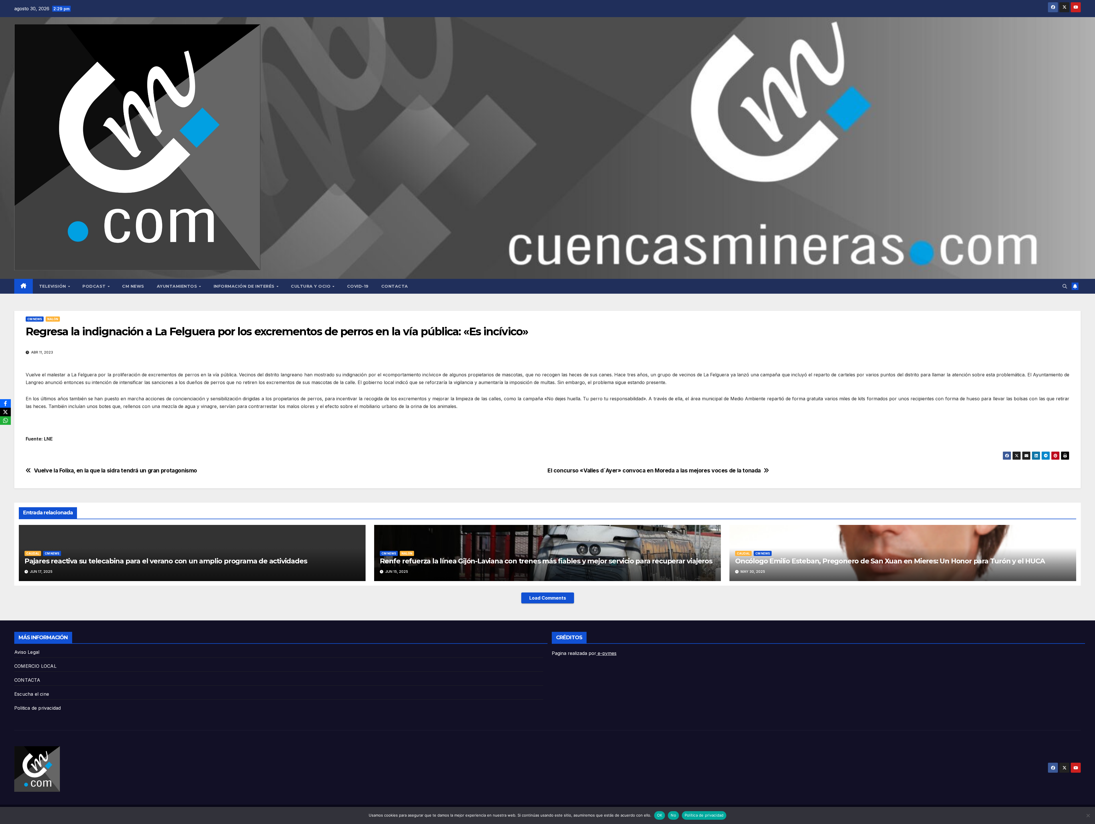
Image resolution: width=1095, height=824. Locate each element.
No (673, 815)
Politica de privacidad (37, 708)
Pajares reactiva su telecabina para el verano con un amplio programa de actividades (166, 561)
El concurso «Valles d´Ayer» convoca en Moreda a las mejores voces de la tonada (654, 470)
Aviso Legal (26, 652)
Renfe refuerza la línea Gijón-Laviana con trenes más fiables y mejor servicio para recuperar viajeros (546, 561)
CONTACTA (394, 286)
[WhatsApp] (5, 420)
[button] (1064, 286)
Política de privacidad (704, 815)
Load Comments (547, 598)
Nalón (52, 319)
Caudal (32, 553)
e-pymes (606, 653)
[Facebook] (5, 403)
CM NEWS (133, 286)
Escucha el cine (31, 694)
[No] (1088, 815)
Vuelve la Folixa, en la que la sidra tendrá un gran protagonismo (115, 470)
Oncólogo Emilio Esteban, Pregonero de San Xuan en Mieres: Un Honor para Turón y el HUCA (890, 561)
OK (659, 815)
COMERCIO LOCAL (35, 666)
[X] (5, 412)
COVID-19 (358, 286)
